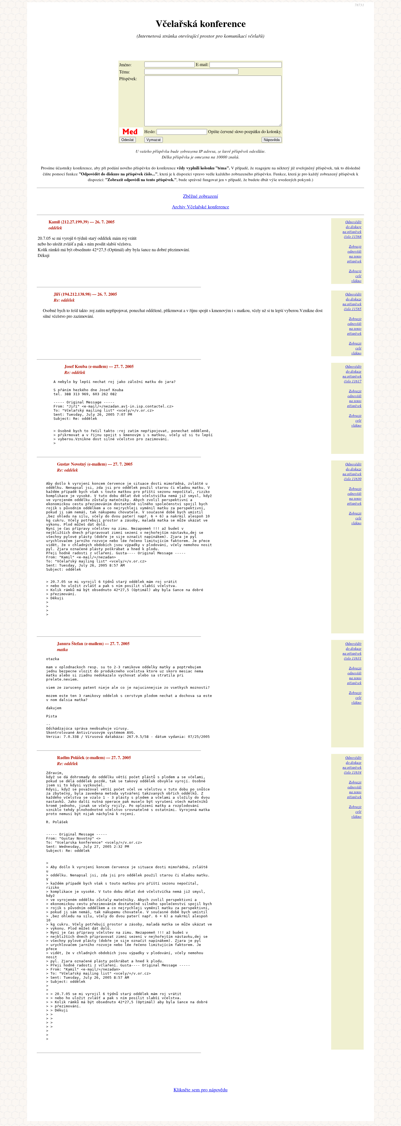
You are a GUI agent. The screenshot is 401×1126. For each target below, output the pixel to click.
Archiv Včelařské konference (200, 206)
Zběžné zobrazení (200, 196)
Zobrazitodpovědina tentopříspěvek (354, 253)
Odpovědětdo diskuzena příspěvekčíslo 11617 (352, 374)
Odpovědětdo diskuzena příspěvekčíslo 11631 (352, 651)
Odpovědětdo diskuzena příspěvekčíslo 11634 (352, 765)
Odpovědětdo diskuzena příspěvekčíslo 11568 (352, 229)
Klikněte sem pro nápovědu (200, 1089)
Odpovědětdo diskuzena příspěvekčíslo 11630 (352, 471)
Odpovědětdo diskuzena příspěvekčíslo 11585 (352, 301)
